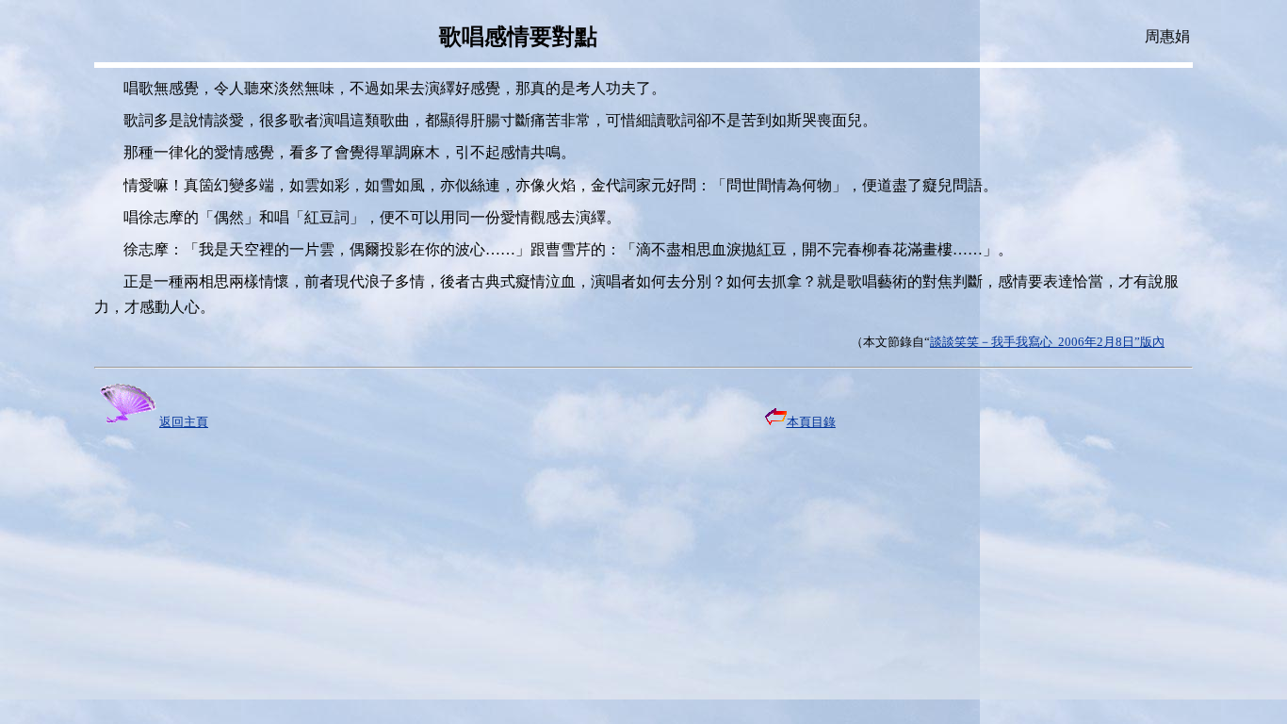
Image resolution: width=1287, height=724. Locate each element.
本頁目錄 (811, 422)
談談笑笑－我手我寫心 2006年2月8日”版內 (1047, 342)
